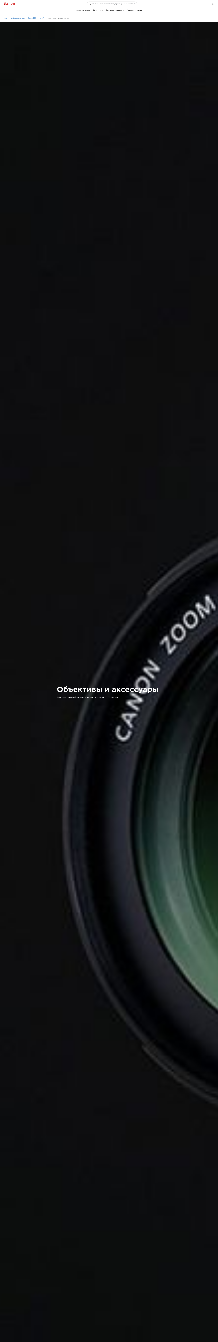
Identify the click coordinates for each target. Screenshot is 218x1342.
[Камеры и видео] (91, 10)
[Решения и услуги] (143, 10)
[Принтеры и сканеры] (125, 10)
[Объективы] (104, 10)
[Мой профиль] (212, 4)
